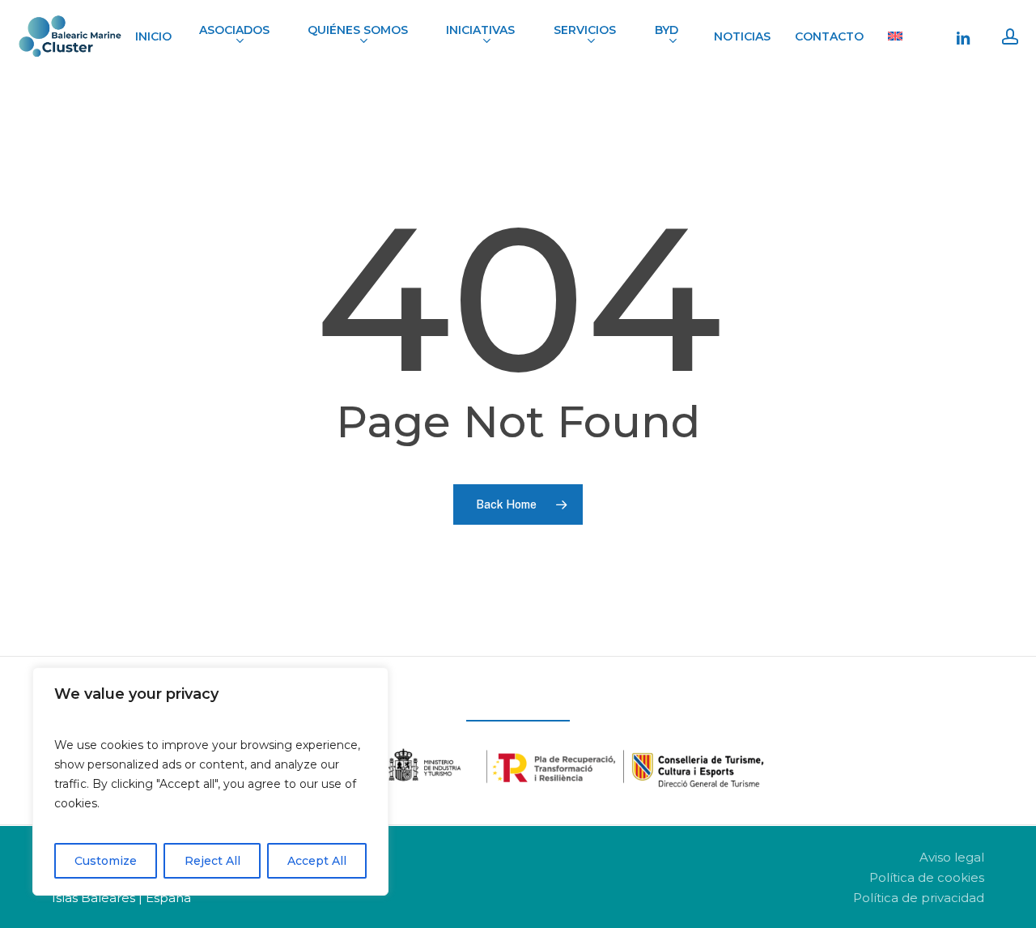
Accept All (316, 861)
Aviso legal (951, 857)
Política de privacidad (918, 897)
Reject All (212, 861)
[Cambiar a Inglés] (895, 36)
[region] (210, 781)
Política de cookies (926, 877)
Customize (105, 861)
